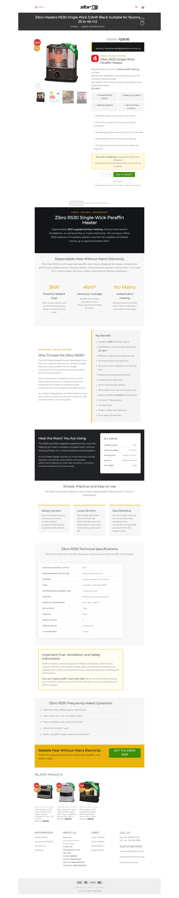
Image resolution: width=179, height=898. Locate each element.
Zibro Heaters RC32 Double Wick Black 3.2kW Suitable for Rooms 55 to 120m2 (88, 812)
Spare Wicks (97, 846)
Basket (90, 887)
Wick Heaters (97, 841)
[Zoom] (38, 85)
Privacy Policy (41, 837)
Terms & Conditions (44, 841)
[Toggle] (40, 710)
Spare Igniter (97, 850)
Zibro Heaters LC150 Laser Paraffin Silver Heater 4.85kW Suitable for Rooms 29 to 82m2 (44, 814)
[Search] (136, 7)
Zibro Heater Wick (93, 26)
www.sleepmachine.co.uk (132, 857)
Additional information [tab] (96, 203)
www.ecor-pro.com (129, 862)
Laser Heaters (98, 837)
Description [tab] (76, 203)
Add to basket (124, 174)
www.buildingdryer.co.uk (132, 851)
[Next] (83, 62)
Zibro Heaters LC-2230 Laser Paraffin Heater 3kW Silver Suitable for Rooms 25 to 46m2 (67, 812)
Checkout (99, 887)
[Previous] (39, 62)
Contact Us (40, 846)
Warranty (39, 850)
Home (74, 26)
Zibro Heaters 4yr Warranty (130, 185)
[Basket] (142, 7)
